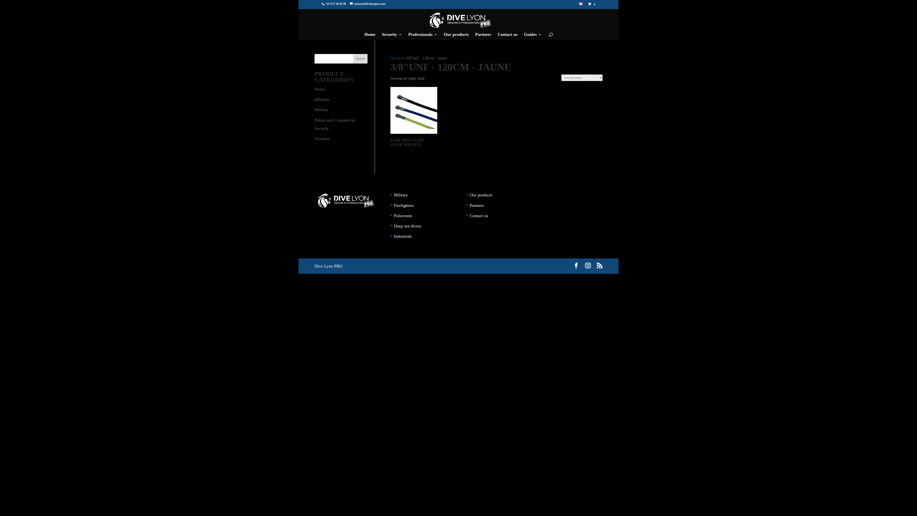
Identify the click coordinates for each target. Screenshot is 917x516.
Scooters (322, 138)
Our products (456, 35)
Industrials (403, 236)
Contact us (507, 35)
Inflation (322, 99)
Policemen (403, 215)
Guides (530, 35)
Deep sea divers (407, 226)
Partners (483, 35)
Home (369, 35)
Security (389, 35)
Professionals (420, 35)
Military (322, 109)
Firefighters (404, 205)
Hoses (320, 89)
